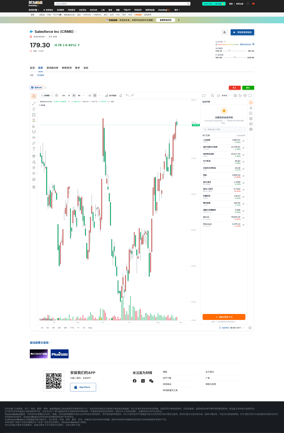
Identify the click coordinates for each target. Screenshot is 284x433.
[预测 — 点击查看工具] (34, 137)
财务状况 (67, 67)
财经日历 (138, 10)
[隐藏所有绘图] (34, 173)
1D (74, 95)
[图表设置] (245, 95)
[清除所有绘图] (34, 187)
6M (65, 328)
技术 (77, 67)
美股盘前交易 (69, 14)
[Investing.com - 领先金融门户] (35, 4)
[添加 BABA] (243, 197)
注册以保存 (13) (226, 317)
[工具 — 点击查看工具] (34, 143)
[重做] (132, 95)
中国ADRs (97, 14)
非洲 (130, 14)
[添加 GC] (243, 176)
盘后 (79, 14)
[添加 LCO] (243, 169)
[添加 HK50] (243, 155)
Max (90, 328)
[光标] (34, 96)
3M (59, 328)
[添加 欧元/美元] (243, 183)
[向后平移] (119, 317)
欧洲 (112, 14)
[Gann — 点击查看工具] (34, 126)
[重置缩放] (127, 317)
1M (79, 95)
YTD (72, 328)
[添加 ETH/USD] (243, 225)
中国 (49, 14)
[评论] (251, 124)
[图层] (34, 179)
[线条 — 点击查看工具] (34, 103)
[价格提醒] (120, 95)
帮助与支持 (211, 384)
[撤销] (127, 95)
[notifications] (248, 3)
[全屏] (250, 95)
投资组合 (167, 384)
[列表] (251, 113)
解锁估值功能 (245, 44)
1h (69, 95)
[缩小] (111, 317)
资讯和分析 (52, 67)
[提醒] (251, 107)
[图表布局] (204, 95)
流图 (31, 75)
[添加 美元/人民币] (243, 190)
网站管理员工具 (170, 390)
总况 (32, 67)
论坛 (85, 67)
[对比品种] (56, 95)
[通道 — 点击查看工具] (34, 109)
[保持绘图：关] (34, 162)
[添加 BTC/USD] (243, 218)
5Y (84, 328)
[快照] (235, 95)
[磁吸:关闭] (34, 156)
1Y (78, 328)
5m (63, 95)
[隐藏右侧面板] (199, 211)
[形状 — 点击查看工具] (34, 115)
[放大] (115, 317)
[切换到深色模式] (240, 95)
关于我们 (210, 372)
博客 (165, 372)
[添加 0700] (243, 204)
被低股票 (147, 14)
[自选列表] (251, 102)
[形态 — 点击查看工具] (34, 132)
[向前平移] (123, 317)
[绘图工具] (39, 211)
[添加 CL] (243, 162)
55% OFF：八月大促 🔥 (214, 3)
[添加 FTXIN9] (243, 148)
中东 (118, 14)
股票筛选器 (150, 10)
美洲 (105, 14)
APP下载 (167, 378)
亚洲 (124, 14)
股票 (32, 14)
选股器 (42, 14)
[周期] (83, 95)
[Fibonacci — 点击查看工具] (34, 120)
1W (47, 328)
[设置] (250, 328)
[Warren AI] (251, 129)
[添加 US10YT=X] (243, 211)
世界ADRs (87, 14)
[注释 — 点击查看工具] (34, 149)
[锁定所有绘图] (34, 167)
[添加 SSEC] (243, 141)
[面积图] (90, 95)
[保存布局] (212, 95)
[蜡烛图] (95, 95)
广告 (208, 378)
